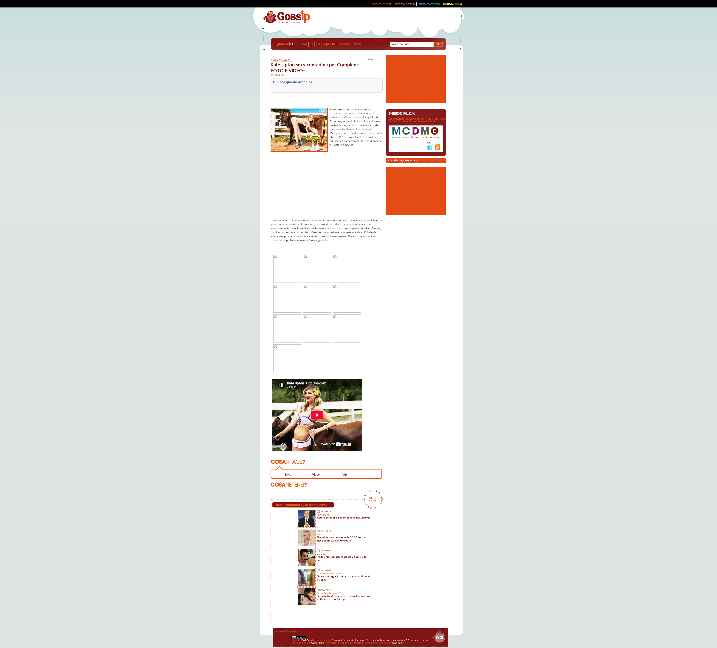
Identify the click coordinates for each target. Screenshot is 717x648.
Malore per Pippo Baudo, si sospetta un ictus (343, 517)
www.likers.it (317, 643)
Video (357, 44)
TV (324, 515)
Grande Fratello (323, 593)
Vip (318, 44)
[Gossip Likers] (286, 23)
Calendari (344, 44)
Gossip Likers (286, 44)
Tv (311, 44)
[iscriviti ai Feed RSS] (437, 149)
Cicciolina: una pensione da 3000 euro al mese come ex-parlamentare (341, 539)
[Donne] (405, 5)
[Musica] (429, 5)
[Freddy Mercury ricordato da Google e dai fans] (306, 565)
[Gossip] (381, 5)
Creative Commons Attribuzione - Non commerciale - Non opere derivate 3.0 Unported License (380, 640)
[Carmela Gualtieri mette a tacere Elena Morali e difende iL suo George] (306, 604)
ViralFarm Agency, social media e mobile (438, 636)
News (303, 44)
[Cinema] (452, 5)
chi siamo (280, 631)
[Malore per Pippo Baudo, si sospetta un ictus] (306, 526)
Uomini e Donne (333, 574)
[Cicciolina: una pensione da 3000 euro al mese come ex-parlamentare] (306, 545)
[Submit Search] (438, 44)
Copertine (329, 44)
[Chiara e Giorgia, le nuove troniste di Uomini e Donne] (306, 585)
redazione (293, 631)
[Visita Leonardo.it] (264, 3)
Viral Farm (306, 640)
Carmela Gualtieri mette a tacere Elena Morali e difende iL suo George (343, 597)
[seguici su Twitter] (429, 149)
